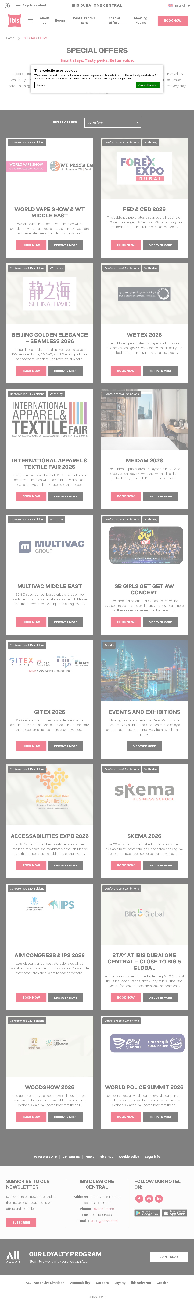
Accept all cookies (147, 85)
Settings (41, 85)
